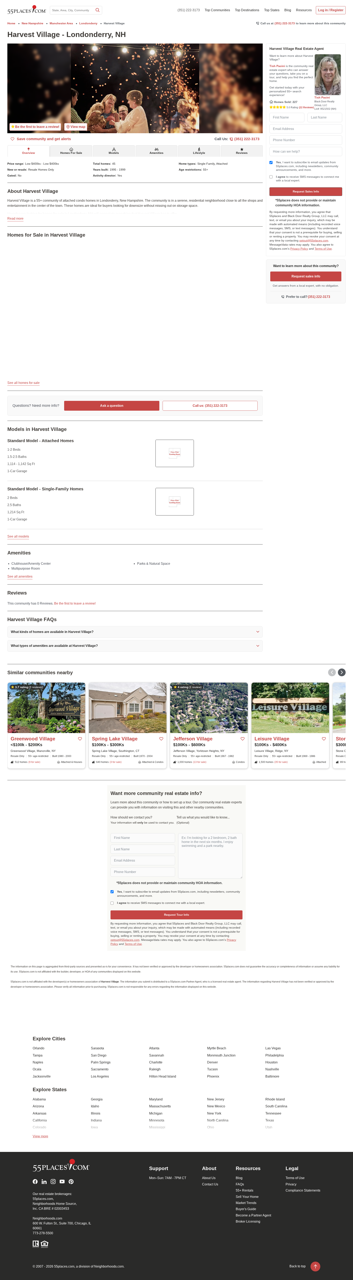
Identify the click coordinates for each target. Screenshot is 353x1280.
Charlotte (155, 1062)
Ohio (210, 1127)
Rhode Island (275, 1099)
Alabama (39, 1099)
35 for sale (281, 762)
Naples (38, 1062)
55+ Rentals (244, 1190)
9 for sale (34, 762)
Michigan (155, 1113)
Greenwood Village (33, 738)
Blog (239, 1178)
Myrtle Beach (216, 1048)
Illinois (95, 1113)
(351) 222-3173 (189, 10)
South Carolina (276, 1106)
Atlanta (154, 1048)
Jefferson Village (192, 738)
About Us (209, 1178)
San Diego (98, 1055)
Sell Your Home (247, 1196)
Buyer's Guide (246, 1209)
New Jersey (215, 1099)
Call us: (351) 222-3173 (210, 405)
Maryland (156, 1099)
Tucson (212, 1069)
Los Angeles (100, 1076)
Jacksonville (42, 1076)
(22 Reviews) (306, 107)
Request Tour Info (176, 914)
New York (214, 1113)
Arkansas (39, 1113)
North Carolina (217, 1120)
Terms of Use (323, 248)
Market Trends (246, 1203)
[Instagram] (53, 1181)
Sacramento (99, 1069)
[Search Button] (97, 10)
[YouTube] (62, 1181)
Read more (15, 218)
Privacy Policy (299, 248)
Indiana (96, 1120)
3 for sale (116, 762)
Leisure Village (272, 738)
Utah (268, 1127)
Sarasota (97, 1048)
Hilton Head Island (162, 1076)
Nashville (272, 1069)
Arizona (38, 1106)
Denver (212, 1062)
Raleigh (155, 1069)
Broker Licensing (248, 1221)
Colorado (39, 1127)
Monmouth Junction (221, 1055)
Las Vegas (273, 1048)
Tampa (37, 1055)
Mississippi (157, 1127)
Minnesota (156, 1120)
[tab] (28, 151)
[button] (135, 632)
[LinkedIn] (44, 1181)
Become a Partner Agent (253, 1215)
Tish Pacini (277, 66)
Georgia (97, 1099)
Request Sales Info (306, 191)
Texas (269, 1120)
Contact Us (210, 1184)
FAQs (240, 1184)
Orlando (38, 1048)
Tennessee (273, 1113)
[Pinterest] (71, 1181)
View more (40, 1136)
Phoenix (213, 1076)
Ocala (37, 1069)
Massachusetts (160, 1106)
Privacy (291, 1184)
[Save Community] (80, 739)
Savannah (156, 1055)
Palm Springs (101, 1062)
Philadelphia (274, 1055)
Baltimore (272, 1076)
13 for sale (200, 762)
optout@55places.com (313, 240)
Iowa (94, 1127)
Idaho (95, 1106)
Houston (271, 1062)
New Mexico (216, 1106)
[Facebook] (35, 1181)
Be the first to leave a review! (75, 603)
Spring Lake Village (114, 738)
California (40, 1120)
